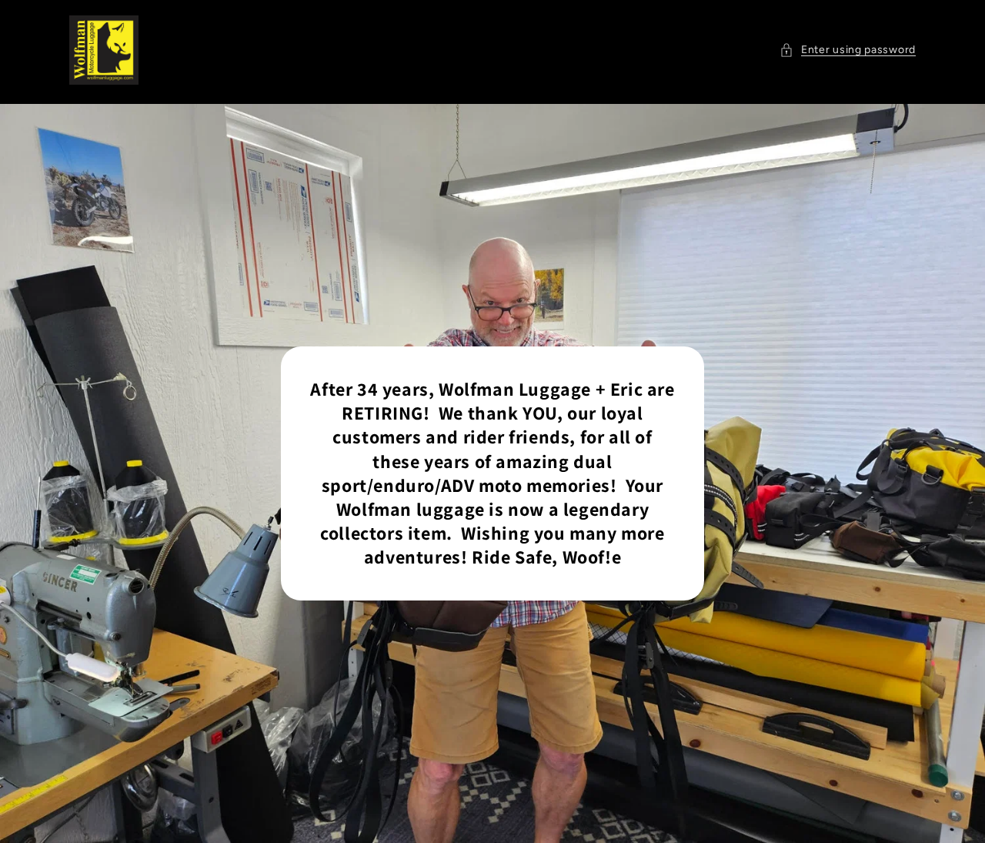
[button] (848, 49)
